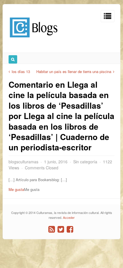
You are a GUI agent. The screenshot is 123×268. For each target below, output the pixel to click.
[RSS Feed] (51, 229)
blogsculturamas (23, 161)
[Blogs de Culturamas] (34, 39)
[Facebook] (70, 229)
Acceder (69, 217)
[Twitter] (60, 229)
